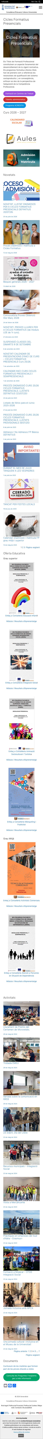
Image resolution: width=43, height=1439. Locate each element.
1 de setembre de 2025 (11, 366)
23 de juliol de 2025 (10, 398)
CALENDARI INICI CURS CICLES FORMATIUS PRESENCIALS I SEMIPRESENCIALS (19, 374)
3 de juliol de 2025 (9, 439)
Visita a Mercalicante (14, 1202)
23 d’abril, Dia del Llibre (15, 1132)
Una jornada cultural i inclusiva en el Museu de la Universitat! (20, 1343)
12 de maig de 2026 (10, 253)
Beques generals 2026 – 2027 (18, 281)
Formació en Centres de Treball (19, 93)
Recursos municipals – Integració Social (20, 1167)
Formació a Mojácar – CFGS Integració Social (17, 1273)
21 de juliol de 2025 (10, 410)
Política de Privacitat (16, 1405)
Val (32, 2)
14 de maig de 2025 (10, 545)
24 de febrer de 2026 (10, 322)
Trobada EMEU (11, 1063)
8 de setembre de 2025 (11, 349)
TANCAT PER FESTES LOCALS (19, 504)
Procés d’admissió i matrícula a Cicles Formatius (19, 247)
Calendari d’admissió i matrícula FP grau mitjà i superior (21, 539)
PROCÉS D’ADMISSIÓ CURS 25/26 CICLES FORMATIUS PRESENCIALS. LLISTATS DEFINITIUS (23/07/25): (21, 389)
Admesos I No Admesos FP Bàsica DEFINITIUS (21, 433)
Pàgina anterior (20, 1351)
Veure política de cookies (21, 1432)
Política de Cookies (30, 1405)
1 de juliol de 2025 (9, 475)
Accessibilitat (27, 1408)
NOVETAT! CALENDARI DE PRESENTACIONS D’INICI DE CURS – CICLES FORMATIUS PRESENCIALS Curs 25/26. (21, 357)
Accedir (5, 2)
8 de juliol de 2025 (9, 427)
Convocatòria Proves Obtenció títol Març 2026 (19, 316)
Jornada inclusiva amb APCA (18, 1308)
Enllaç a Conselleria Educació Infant (21, 616)
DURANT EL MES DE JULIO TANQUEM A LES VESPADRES (18, 469)
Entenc (21, 1435)
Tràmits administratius (15, 99)
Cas (36, 2)
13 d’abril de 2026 (9, 286)
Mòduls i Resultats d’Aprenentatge (21, 621)
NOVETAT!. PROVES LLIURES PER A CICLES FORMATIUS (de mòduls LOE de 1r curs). (21, 330)
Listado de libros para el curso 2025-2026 (19, 404)
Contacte (18, 1408)
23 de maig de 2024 (10, 1137)
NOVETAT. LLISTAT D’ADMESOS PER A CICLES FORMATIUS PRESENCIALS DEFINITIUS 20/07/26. (19, 208)
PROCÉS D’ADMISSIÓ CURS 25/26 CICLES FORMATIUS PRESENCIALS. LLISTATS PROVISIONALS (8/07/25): (21, 418)
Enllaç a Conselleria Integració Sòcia (21, 683)
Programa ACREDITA (15, 105)
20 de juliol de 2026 (10, 216)
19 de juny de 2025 (10, 509)
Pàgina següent (33, 547)
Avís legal (4, 1405)
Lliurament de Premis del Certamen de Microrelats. (16, 1028)
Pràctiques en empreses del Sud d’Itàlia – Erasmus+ (20, 1237)
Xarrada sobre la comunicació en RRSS (20, 1097)
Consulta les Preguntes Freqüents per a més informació (21, 1377)
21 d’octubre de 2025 (10, 337)
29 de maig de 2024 (10, 1034)
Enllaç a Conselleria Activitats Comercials (21, 900)
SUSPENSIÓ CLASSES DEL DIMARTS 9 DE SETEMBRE (17, 343)
